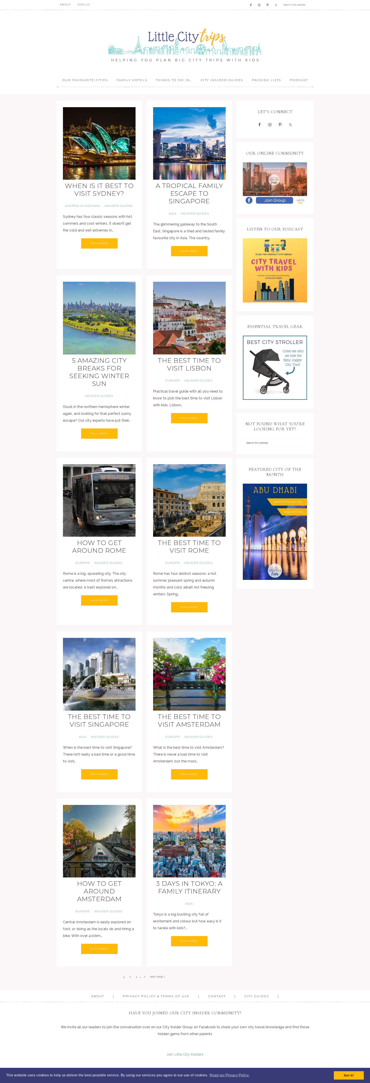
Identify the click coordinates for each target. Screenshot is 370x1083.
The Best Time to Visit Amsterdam (189, 720)
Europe (172, 380)
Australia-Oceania (82, 206)
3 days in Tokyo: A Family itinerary (189, 887)
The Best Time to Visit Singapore (99, 720)
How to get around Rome (99, 546)
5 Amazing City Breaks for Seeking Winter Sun (99, 372)
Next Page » (157, 977)
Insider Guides (118, 206)
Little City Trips (185, 42)
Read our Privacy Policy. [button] (229, 1075)
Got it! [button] (349, 1075)
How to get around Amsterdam (99, 891)
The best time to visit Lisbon (189, 364)
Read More (99, 243)
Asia (172, 213)
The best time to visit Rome (189, 546)
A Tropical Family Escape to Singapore (189, 193)
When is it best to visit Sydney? (99, 189)
